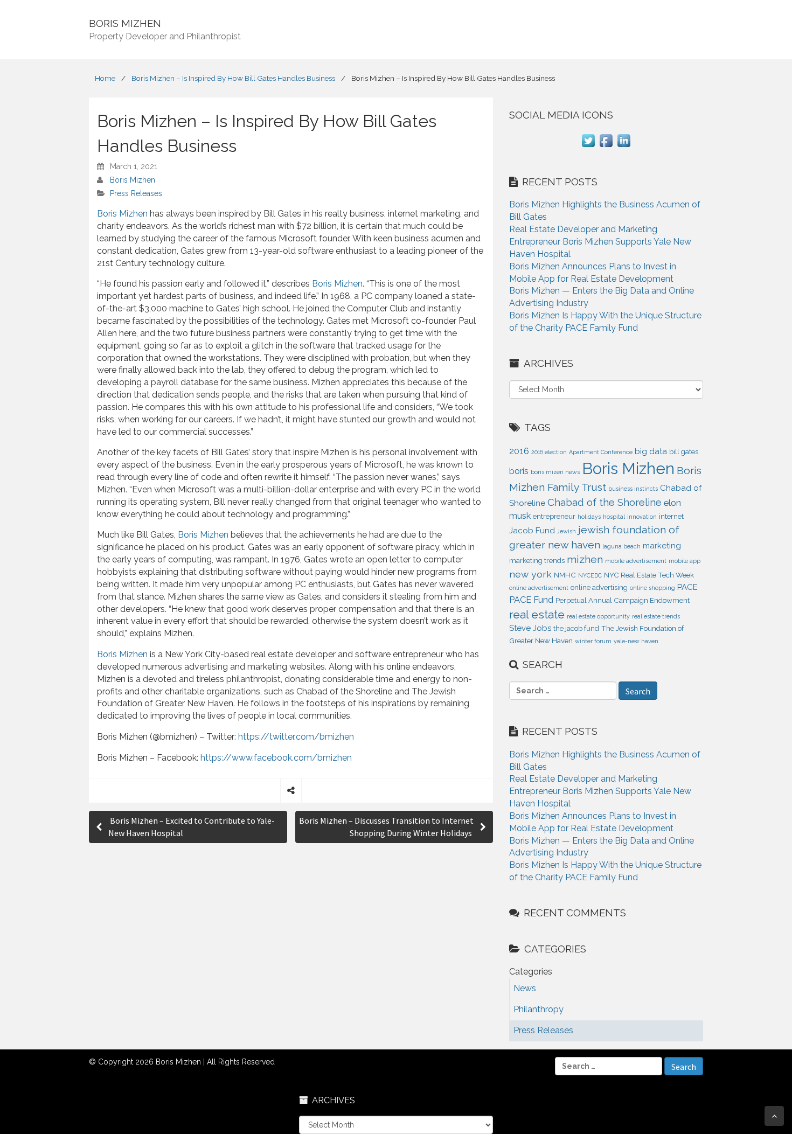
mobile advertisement (635, 561)
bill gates (683, 452)
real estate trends (656, 616)
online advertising (599, 587)
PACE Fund (531, 599)
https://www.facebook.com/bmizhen (276, 758)
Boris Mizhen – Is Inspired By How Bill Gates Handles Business (233, 78)
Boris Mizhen (132, 180)
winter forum (593, 641)
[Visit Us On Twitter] (588, 146)
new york (530, 574)
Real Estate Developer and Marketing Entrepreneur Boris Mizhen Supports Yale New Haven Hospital (600, 241)
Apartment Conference (601, 452)
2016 (519, 451)
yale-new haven (636, 641)
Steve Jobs (530, 628)
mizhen (585, 559)
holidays (589, 516)
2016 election (549, 452)
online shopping (652, 588)
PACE (687, 587)
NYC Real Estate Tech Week (649, 575)
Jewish (566, 531)
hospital (614, 516)
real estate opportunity (598, 616)
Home (105, 78)
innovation (642, 516)
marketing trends (537, 560)
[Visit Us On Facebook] (606, 146)
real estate (537, 614)
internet (671, 516)
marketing (662, 546)
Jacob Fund (532, 530)
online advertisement (538, 588)
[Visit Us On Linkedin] (624, 146)
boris (519, 470)
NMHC (565, 575)
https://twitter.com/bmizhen (296, 737)
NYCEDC (590, 575)
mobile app (684, 561)
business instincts (633, 488)
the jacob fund (576, 628)
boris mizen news (555, 472)
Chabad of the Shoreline (604, 502)
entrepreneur (554, 516)
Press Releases (136, 193)
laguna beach (621, 546)
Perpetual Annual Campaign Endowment (622, 600)
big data (651, 451)
